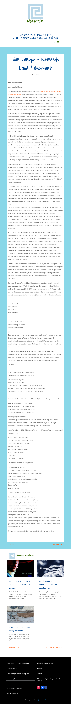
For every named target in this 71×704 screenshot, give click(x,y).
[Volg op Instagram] (38, 687)
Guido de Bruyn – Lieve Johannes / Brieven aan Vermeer (20, 585)
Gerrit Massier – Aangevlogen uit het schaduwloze (48, 585)
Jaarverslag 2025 (12, 668)
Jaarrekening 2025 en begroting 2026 (18, 663)
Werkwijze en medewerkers (45, 663)
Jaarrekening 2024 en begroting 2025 (18, 674)
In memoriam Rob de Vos (14, 688)
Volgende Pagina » (55, 648)
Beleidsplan (40, 668)
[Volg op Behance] (42, 687)
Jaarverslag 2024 (12, 679)
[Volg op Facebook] (45, 687)
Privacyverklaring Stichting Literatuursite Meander (49, 679)
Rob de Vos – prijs (12, 693)
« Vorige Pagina (14, 648)
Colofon (39, 674)
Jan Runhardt (42, 700)
